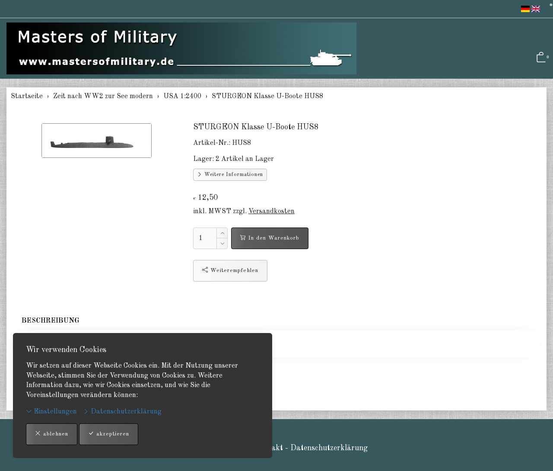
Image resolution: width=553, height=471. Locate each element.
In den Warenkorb (272, 238)
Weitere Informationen (233, 174)
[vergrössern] (96, 140)
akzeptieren (111, 434)
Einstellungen (54, 411)
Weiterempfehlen (233, 270)
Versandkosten (271, 211)
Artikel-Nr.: (211, 143)
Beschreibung (50, 320)
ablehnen (54, 434)
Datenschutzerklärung (125, 411)
